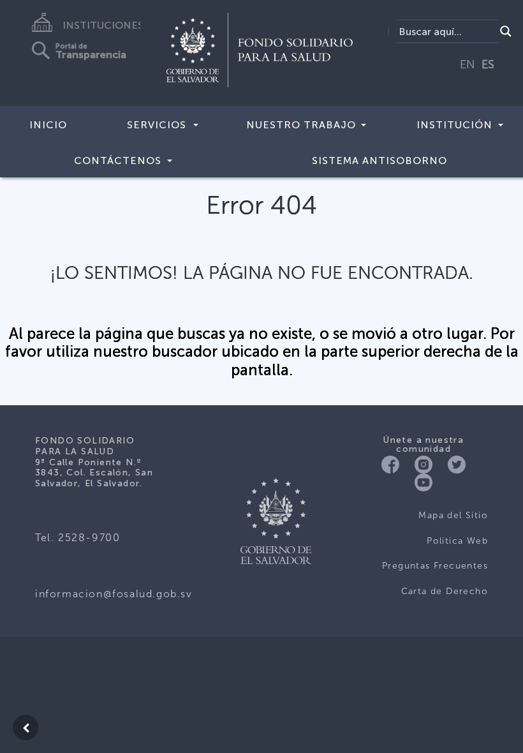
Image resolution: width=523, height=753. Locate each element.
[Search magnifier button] (506, 31)
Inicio (48, 125)
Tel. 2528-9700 (77, 538)
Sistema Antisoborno (379, 160)
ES (488, 64)
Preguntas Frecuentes (435, 565)
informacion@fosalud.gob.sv (114, 594)
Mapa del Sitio (453, 515)
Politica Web (457, 540)
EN (467, 64)
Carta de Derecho (444, 591)
